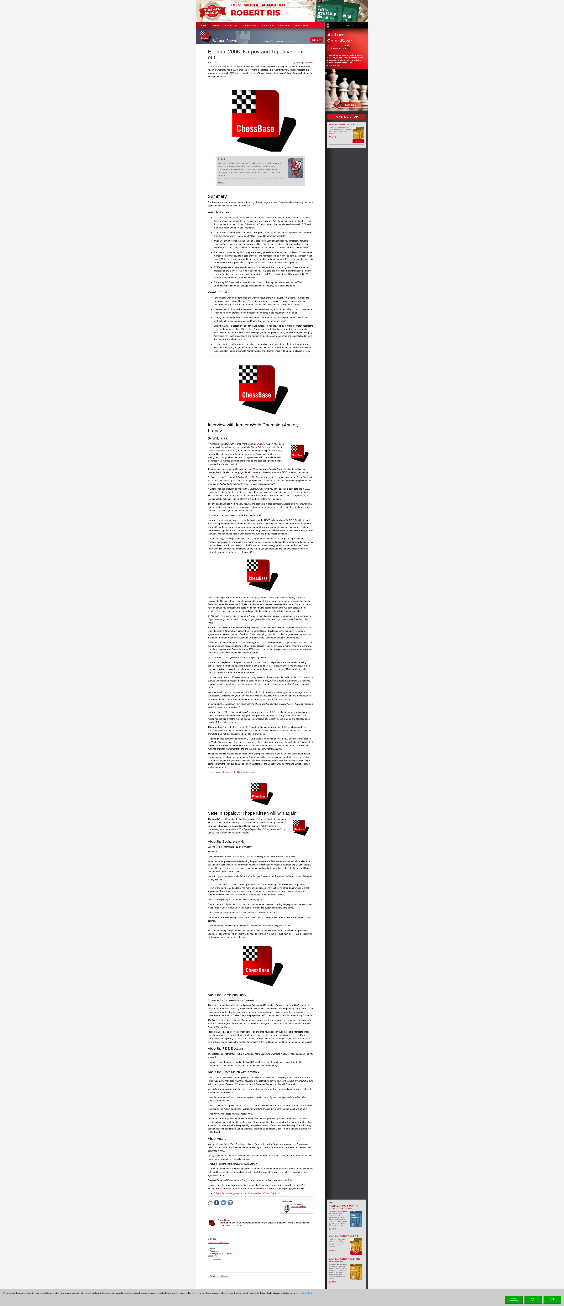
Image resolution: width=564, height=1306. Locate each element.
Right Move (252, 469)
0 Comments (308, 63)
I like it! (299, 63)
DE (287, 41)
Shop (203, 25)
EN (290, 41)
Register (229, 1254)
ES (294, 41)
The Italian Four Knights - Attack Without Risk (344, 1207)
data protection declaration (304, 1293)
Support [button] (282, 25)
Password (214, 1251)
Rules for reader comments (218, 1243)
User (212, 1248)
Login (350, 26)
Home (216, 25)
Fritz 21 (222, 159)
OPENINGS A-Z (231, 25)
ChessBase (226, 447)
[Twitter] (223, 1203)
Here (193, 1293)
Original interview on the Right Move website (235, 772)
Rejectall (533, 1299)
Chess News (225, 40)
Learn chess (301, 25)
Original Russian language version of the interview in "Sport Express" (247, 1193)
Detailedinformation (514, 1299)
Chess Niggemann (298, 1207)
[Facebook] (216, 1203)
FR (297, 41)
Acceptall (552, 1299)
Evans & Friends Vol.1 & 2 (343, 124)
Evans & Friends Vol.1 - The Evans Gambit (344, 1260)
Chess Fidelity (257, 447)
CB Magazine (250, 25)
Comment (212, 1256)
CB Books (267, 25)
